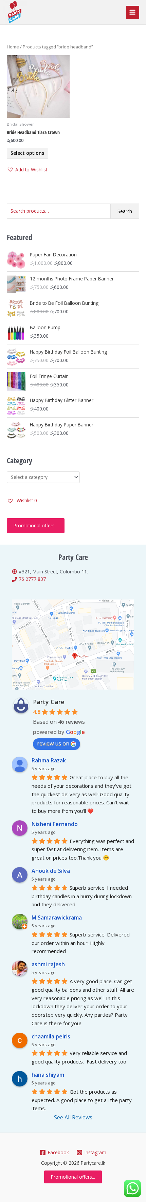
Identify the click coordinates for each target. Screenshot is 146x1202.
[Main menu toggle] (132, 12)
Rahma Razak (49, 760)
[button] (27, 170)
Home (13, 47)
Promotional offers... (36, 525)
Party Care (49, 702)
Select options (27, 153)
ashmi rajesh (48, 964)
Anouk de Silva (51, 870)
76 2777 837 (32, 579)
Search (124, 211)
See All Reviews (73, 1117)
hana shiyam (48, 1074)
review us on (53, 743)
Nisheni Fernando (55, 824)
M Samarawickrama (57, 917)
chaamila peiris (51, 1036)
